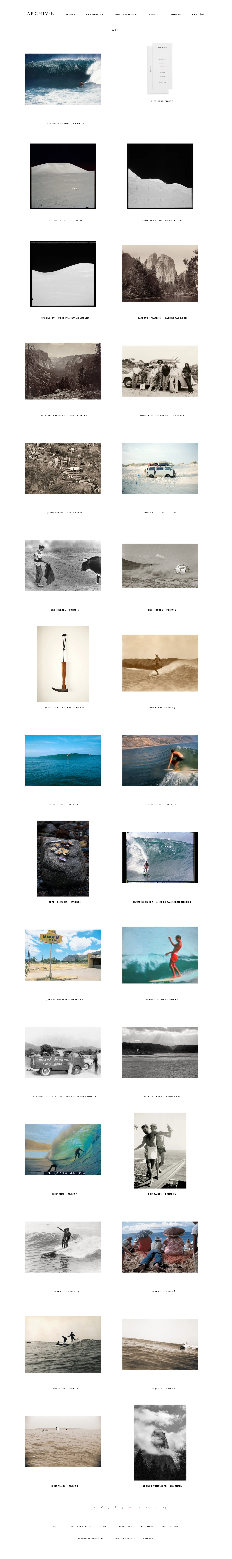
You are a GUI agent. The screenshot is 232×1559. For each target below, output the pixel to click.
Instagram (126, 1526)
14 (164, 1507)
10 (130, 1507)
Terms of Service (124, 1538)
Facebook (147, 1526)
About (57, 1526)
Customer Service (80, 1526)
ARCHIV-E (40, 13)
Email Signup (170, 1526)
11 (138, 1507)
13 (155, 1507)
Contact (105, 1526)
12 (147, 1507)
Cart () (198, 14)
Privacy (148, 1538)
